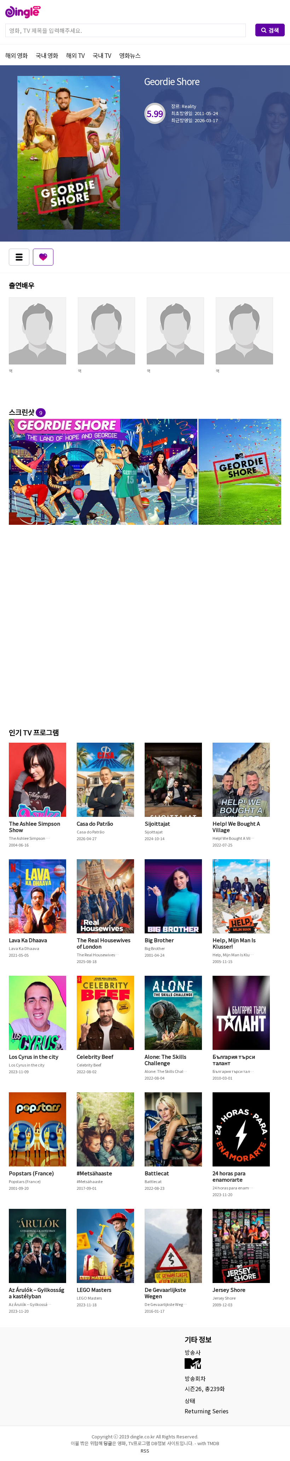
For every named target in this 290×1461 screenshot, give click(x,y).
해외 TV (75, 55)
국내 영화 (47, 55)
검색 (273, 30)
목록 (19, 257)
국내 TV (102, 55)
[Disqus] (145, 625)
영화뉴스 (129, 55)
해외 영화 (16, 55)
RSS (145, 1450)
